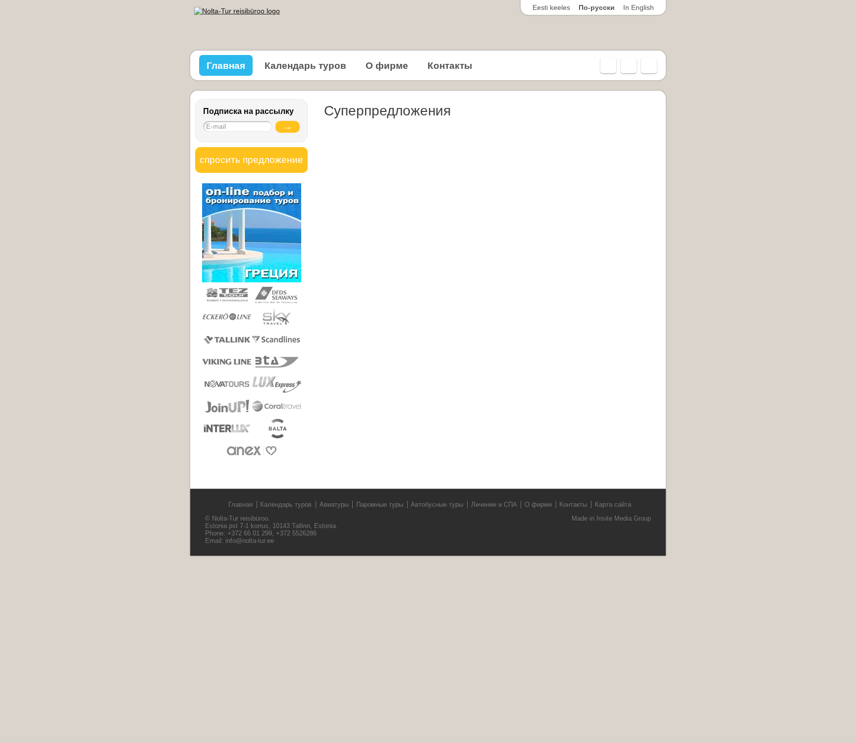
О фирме (387, 65)
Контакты (450, 65)
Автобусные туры (437, 504)
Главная (226, 65)
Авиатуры (334, 504)
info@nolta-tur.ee (249, 540)
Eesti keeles (551, 7)
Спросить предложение (251, 160)
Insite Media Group (623, 518)
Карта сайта (613, 504)
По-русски (597, 7)
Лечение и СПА (494, 504)
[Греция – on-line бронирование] (251, 280)
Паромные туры (379, 504)
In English (638, 7)
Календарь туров (305, 65)
